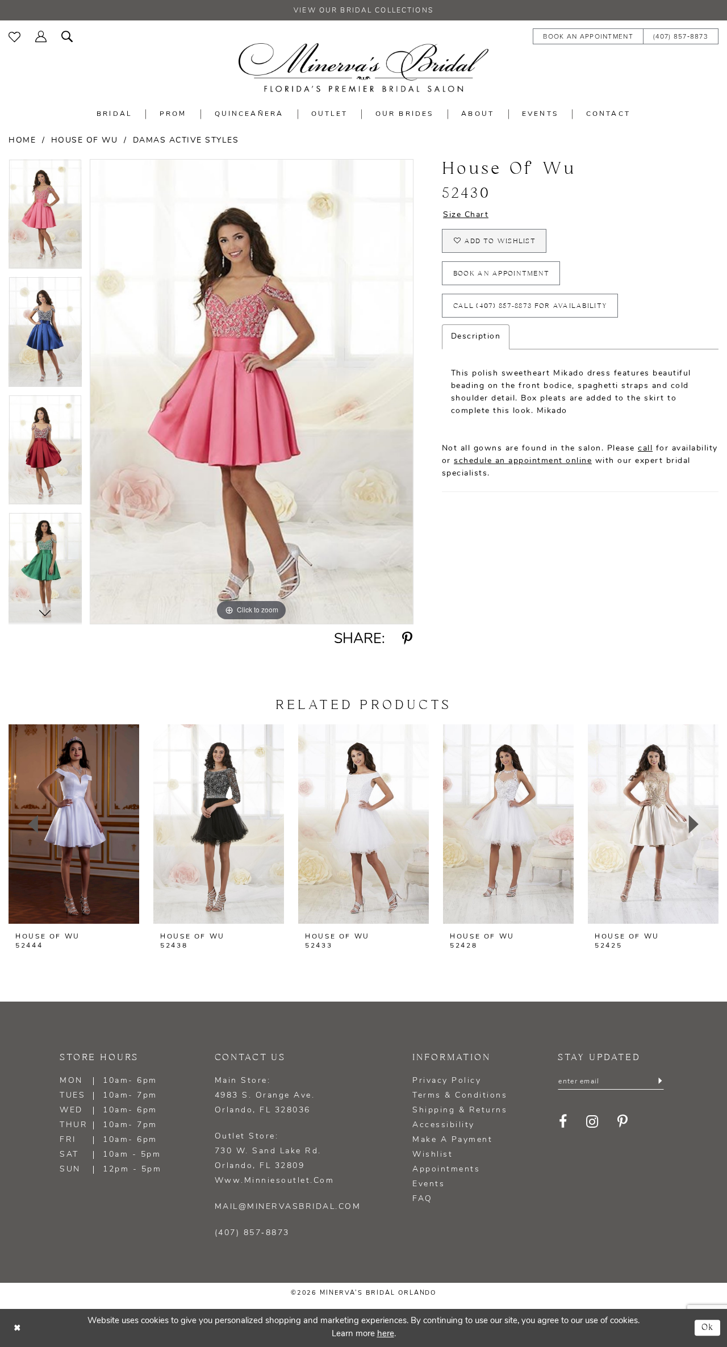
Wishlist (432, 1154)
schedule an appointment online (523, 461)
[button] (41, 35)
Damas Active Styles (186, 140)
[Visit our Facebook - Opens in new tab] (563, 1121)
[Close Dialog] (17, 1328)
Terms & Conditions (459, 1095)
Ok (708, 1327)
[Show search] (67, 35)
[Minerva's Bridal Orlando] (363, 67)
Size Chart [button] (465, 215)
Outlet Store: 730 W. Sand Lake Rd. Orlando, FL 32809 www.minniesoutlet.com (275, 1158)
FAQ (422, 1199)
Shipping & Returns (459, 1110)
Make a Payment (452, 1140)
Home (22, 140)
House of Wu (84, 140)
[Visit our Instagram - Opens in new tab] (592, 1121)
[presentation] (74, 824)
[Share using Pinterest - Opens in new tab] (407, 639)
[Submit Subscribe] (660, 1082)
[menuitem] (14, 35)
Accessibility (443, 1125)
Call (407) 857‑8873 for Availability (530, 306)
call (645, 448)
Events (428, 1184)
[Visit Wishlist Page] (14, 35)
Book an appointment (501, 273)
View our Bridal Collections (363, 10)
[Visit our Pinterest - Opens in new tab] (622, 1121)
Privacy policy (446, 1081)
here (385, 1334)
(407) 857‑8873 (252, 1233)
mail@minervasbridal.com (288, 1207)
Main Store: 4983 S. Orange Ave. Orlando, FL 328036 (265, 1096)
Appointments (446, 1169)
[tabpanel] (45, 218)
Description (476, 336)
